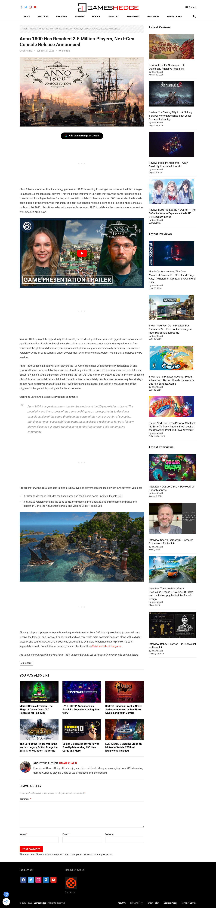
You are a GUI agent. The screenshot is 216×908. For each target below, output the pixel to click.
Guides (96, 16)
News (27, 16)
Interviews (133, 16)
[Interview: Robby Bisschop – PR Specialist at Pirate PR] (172, 625)
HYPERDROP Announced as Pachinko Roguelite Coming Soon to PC (81, 709)
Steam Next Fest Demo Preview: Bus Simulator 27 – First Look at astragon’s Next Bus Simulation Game (170, 329)
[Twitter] (31, 880)
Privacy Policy (136, 903)
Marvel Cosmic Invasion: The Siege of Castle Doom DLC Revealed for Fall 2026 (36, 709)
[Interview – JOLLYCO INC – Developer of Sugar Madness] (172, 468)
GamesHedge (40, 903)
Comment (25, 799)
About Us (122, 903)
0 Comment (64, 50)
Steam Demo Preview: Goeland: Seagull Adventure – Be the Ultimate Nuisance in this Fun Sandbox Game (171, 380)
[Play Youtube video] (82, 253)
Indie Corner (174, 16)
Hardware (153, 16)
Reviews (79, 16)
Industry (113, 16)
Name (23, 834)
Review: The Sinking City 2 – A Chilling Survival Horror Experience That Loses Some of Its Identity (170, 116)
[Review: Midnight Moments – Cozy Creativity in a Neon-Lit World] (171, 145)
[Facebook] (23, 880)
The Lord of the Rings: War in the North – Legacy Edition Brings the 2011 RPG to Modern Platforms (39, 747)
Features (43, 16)
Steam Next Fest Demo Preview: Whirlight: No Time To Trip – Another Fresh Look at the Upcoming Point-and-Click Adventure (172, 427)
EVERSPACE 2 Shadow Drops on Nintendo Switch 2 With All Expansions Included (123, 747)
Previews (61, 16)
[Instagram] (38, 880)
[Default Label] (46, 880)
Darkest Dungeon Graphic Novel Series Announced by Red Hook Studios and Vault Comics (123, 709)
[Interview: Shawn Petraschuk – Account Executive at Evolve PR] (172, 519)
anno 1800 (26, 663)
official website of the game (105, 646)
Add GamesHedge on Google (84, 135)
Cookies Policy (170, 903)
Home (24, 29)
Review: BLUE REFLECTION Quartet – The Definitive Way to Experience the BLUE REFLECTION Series (172, 213)
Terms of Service (188, 903)
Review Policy (153, 903)
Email (66, 834)
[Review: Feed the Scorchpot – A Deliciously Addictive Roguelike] (171, 47)
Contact (192, 7)
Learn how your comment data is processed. (88, 854)
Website (109, 834)
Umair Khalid (26, 50)
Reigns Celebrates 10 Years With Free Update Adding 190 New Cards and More (80, 747)
